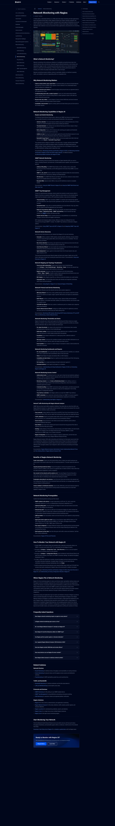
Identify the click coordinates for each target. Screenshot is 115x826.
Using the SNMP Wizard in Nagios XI (51, 185)
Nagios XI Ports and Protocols (48, 536)
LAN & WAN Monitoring (21, 53)
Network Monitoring (20, 44)
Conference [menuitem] (78, 2)
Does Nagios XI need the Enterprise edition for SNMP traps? (49, 632)
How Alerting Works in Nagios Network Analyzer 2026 (48, 451)
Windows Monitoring (20, 83)
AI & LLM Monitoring (20, 12)
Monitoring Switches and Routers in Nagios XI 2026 (55, 150)
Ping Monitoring (20, 59)
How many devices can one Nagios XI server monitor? (48, 652)
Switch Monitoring (20, 71)
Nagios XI (37, 702)
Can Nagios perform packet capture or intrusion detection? (49, 637)
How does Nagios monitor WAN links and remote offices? (49, 647)
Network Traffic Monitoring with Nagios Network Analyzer (89, 18)
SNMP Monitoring (20, 65)
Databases (18, 24)
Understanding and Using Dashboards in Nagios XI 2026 (56, 367)
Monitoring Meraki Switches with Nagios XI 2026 (48, 154)
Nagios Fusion (38, 711)
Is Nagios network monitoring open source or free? (47, 621)
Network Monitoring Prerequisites (88, 22)
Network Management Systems (22, 41)
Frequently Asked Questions (87, 29)
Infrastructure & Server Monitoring (22, 33)
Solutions (40, 8)
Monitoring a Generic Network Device (49, 315)
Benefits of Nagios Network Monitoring (89, 20)
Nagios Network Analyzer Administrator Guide (52, 449)
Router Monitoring (20, 62)
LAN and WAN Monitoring (41, 685)
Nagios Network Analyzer (41, 705)
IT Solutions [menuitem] (71, 2)
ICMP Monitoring (20, 50)
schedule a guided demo (60, 729)
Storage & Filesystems (20, 80)
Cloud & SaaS (18, 18)
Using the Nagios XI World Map (65, 284)
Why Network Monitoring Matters (88, 13)
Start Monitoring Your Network (87, 33)
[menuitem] (49, 2)
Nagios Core (38, 713)
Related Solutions (85, 31)
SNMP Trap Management (22, 68)
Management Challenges (21, 38)
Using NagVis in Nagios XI (49, 284)
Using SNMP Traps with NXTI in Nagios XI (53, 226)
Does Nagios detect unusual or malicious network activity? (49, 657)
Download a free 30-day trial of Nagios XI (43, 729)
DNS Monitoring (39, 696)
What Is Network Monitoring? (87, 11)
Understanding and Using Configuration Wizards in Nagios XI (55, 571)
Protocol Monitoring (20, 77)
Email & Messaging (19, 27)
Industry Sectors (19, 30)
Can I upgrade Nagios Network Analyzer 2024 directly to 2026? (50, 642)
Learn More (52, 743)
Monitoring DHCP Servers (61, 313)
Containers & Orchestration (21, 21)
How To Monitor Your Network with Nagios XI (89, 24)
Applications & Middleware (21, 15)
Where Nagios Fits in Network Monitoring (89, 27)
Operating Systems (19, 74)
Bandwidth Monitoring (21, 47)
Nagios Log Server (39, 709)
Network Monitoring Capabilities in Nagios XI (89, 16)
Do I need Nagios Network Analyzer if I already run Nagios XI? (50, 626)
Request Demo (41, 743)
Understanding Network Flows (70, 449)
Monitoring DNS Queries (48, 313)
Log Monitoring (19, 35)
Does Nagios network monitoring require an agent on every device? (51, 616)
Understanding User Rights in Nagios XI (52, 399)
